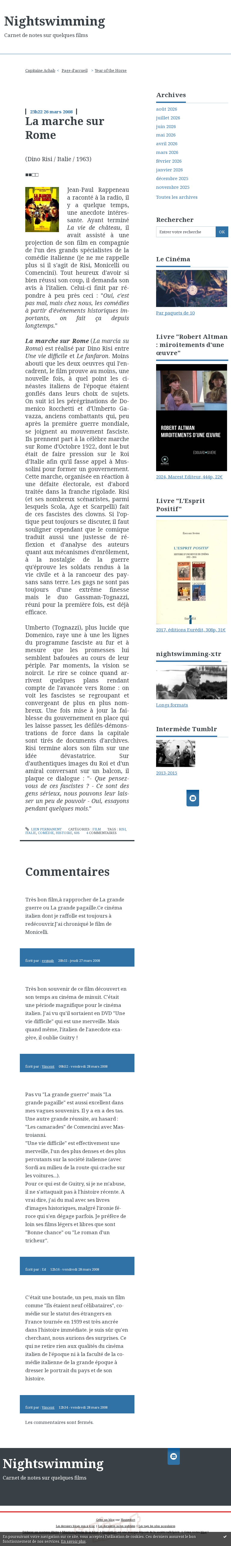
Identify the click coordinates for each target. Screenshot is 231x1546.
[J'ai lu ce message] (225, 1536)
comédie (46, 832)
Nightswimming (54, 20)
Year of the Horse (111, 70)
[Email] (192, 798)
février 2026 (169, 161)
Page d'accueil (75, 70)
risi (122, 829)
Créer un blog (105, 1520)
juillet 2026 (168, 118)
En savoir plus (73, 1541)
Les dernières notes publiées (116, 1526)
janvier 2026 (169, 170)
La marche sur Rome (64, 128)
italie (30, 832)
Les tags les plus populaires (157, 1526)
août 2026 (166, 109)
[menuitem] (42, 70)
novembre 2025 (172, 187)
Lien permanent (46, 829)
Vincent (48, 1066)
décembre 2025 (172, 178)
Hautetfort (128, 1520)
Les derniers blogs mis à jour (75, 1526)
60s (77, 832)
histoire (64, 832)
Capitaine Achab (40, 70)
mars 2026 (167, 152)
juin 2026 (166, 126)
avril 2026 (166, 143)
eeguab (48, 960)
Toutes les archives (177, 197)
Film (96, 829)
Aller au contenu (21, 5)
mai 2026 (166, 135)
